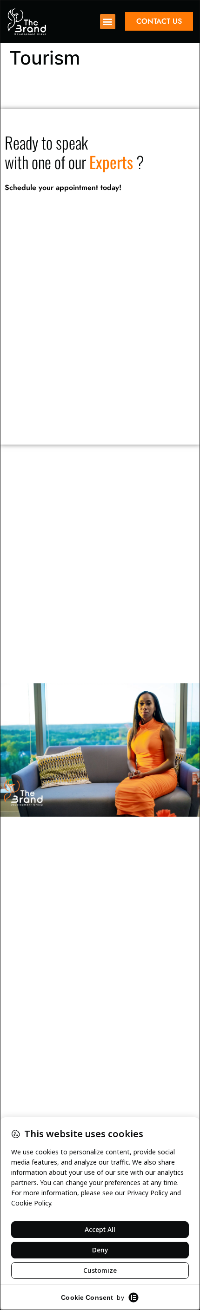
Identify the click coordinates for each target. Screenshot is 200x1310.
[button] (107, 21)
